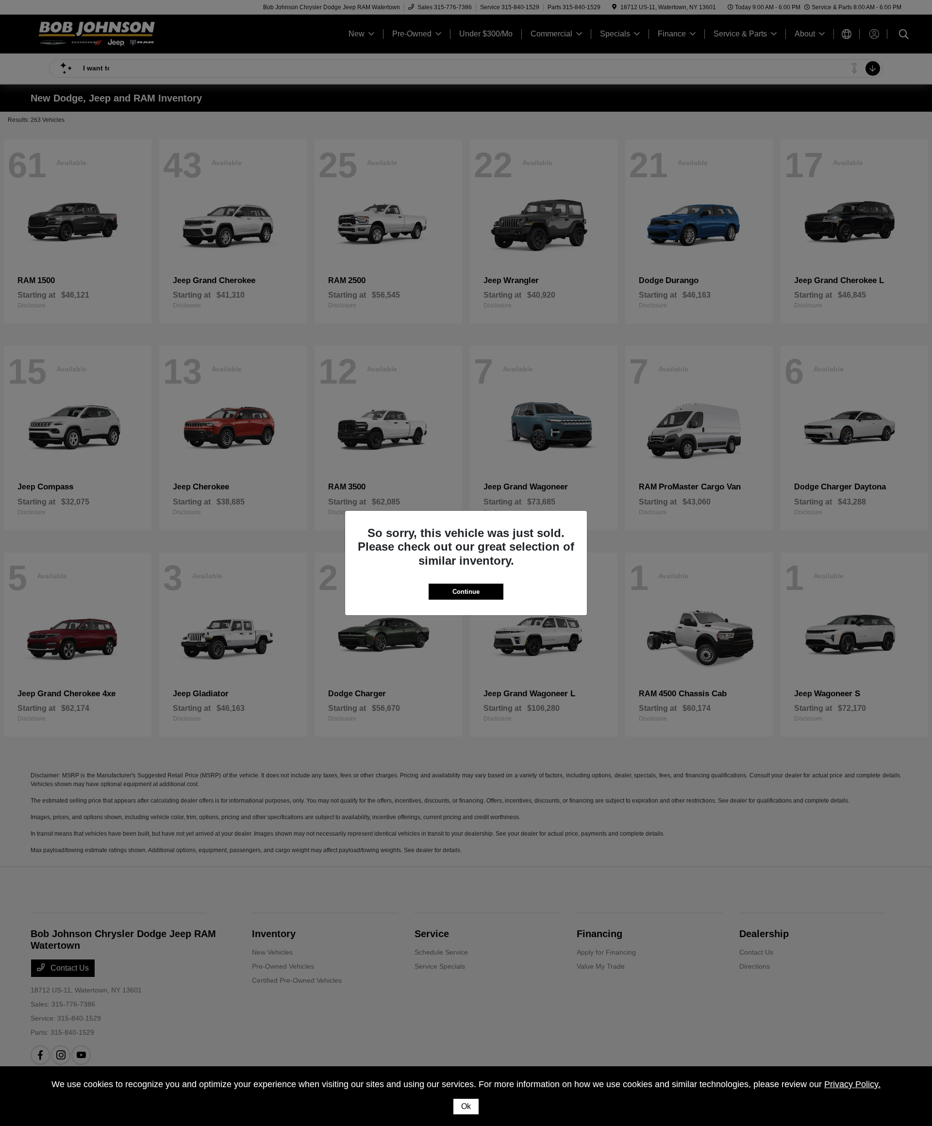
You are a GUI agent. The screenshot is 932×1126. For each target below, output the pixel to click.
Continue (466, 591)
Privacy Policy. (852, 1084)
